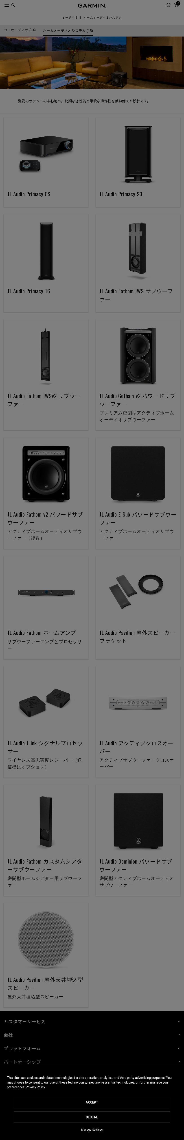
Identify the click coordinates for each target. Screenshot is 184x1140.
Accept (92, 1102)
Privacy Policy (35, 1087)
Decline (92, 1117)
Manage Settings (92, 1129)
